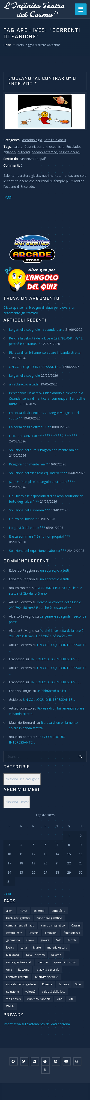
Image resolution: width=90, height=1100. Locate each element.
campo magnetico (53, 925)
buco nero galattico (49, 918)
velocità (30, 992)
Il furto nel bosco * (23, 519)
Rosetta (47, 984)
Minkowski (13, 955)
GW (58, 940)
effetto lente (14, 933)
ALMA (23, 911)
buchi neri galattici (18, 918)
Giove (30, 940)
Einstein (34, 933)
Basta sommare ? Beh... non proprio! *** (39, 536)
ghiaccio (9, 152)
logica (10, 947)
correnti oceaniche (50, 146)
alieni (9, 911)
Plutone (43, 962)
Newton (56, 955)
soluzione (12, 992)
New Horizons (35, 955)
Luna (24, 947)
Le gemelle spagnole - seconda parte (36, 329)
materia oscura (57, 947)
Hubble (72, 940)
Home (7, 45)
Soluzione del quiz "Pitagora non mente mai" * (44, 450)
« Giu (7, 894)
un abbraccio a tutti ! (24, 384)
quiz (9, 970)
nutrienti (24, 152)
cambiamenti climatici (20, 925)
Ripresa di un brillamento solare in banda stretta (45, 352)
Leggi (7, 197)
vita (71, 999)
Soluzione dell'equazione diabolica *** (37, 550)
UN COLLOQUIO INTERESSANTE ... (35, 367)
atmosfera (58, 911)
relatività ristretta (17, 977)
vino (60, 999)
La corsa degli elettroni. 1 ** (30, 427)
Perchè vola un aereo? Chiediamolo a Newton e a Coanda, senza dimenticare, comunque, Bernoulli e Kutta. (47, 398)
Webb (10, 1006)
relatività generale (47, 970)
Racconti (23, 970)
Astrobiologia (32, 140)
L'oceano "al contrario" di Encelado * (43, 81)
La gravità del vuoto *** (27, 527)
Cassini (29, 146)
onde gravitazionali (18, 962)
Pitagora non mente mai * (28, 464)
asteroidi (39, 911)
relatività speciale (46, 977)
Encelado (73, 146)
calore (18, 146)
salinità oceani (69, 152)
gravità (44, 940)
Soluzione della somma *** (29, 510)
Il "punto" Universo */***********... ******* (43, 435)
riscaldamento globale (21, 984)
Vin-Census (13, 999)
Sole (78, 984)
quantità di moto (65, 962)
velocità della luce (53, 992)
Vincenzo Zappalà (39, 999)
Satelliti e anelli (55, 140)
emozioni (51, 933)
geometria (13, 940)
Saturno (64, 984)
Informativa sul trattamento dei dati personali (37, 1024)
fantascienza (72, 933)
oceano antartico (44, 152)
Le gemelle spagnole (24, 375)
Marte (37, 947)
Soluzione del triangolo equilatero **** (38, 473)
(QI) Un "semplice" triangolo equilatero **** (42, 481)
